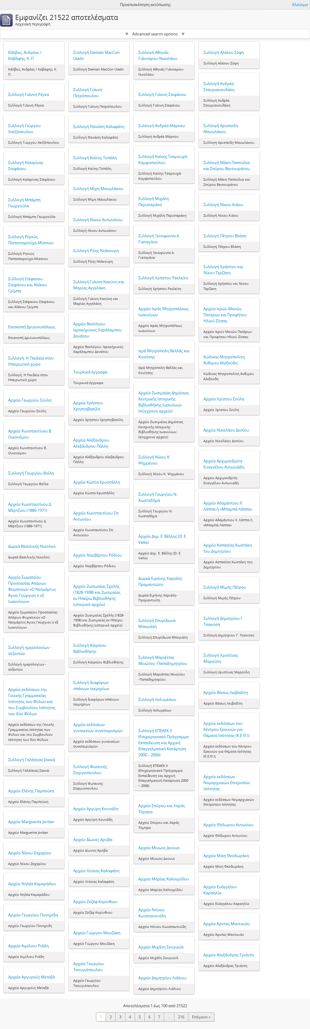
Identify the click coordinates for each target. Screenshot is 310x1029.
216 (181, 1017)
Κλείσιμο (300, 4)
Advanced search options (155, 34)
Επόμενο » (201, 1017)
